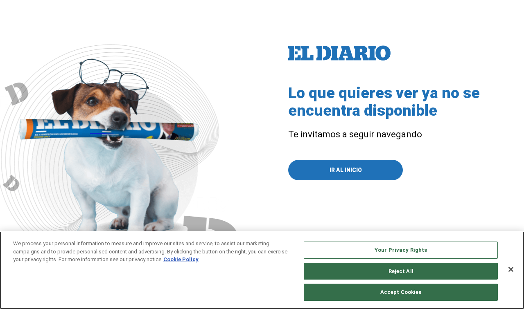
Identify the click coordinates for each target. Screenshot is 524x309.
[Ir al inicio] (339, 53)
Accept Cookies (401, 292)
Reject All (400, 271)
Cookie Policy (181, 259)
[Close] (511, 269)
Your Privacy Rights (401, 250)
